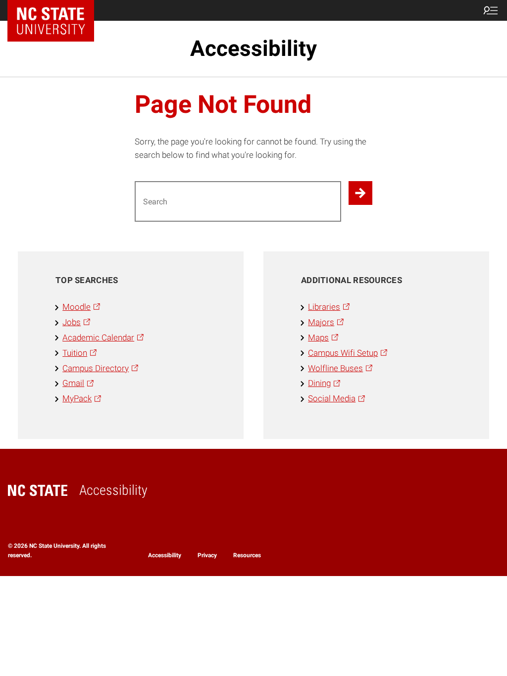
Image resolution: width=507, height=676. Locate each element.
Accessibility (253, 48)
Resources (247, 555)
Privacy (207, 555)
